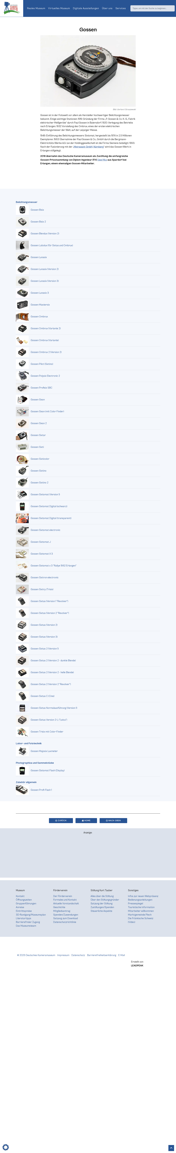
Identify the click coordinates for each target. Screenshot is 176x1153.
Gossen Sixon (38, 399)
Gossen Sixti (37, 447)
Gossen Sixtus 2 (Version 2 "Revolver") (51, 684)
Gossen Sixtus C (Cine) (42, 696)
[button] (5, 1147)
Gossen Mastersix (40, 304)
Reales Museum (36, 8)
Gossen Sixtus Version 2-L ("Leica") (49, 719)
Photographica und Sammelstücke (35, 762)
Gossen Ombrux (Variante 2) (46, 328)
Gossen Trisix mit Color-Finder (47, 731)
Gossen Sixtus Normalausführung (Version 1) (54, 708)
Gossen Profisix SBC (41, 387)
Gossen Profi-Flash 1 (41, 790)
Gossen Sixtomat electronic (45, 530)
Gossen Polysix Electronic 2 (45, 375)
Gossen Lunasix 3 (40, 292)
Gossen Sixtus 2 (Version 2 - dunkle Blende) (53, 660)
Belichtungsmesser (26, 202)
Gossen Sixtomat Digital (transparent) (51, 518)
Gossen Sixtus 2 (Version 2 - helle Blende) (52, 672)
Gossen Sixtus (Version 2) (44, 625)
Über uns (107, 8)
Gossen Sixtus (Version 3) (44, 636)
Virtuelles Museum (59, 8)
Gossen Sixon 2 (39, 423)
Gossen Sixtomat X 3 (42, 553)
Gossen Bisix (37, 209)
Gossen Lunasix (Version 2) (45, 269)
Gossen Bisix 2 (38, 221)
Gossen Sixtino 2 (39, 482)
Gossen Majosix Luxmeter (44, 751)
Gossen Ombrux (39, 316)
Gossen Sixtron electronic (44, 577)
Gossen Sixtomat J (41, 542)
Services (120, 8)
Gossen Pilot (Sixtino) (42, 364)
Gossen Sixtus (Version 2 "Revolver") (50, 613)
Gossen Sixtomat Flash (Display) (48, 770)
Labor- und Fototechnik (29, 743)
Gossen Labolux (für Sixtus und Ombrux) (52, 245)
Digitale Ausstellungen (86, 8)
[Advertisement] (88, 857)
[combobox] (152, 8)
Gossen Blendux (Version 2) (45, 233)
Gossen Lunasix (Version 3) (45, 281)
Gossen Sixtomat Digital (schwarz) (49, 506)
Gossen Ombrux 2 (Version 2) (46, 352)
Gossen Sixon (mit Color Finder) (47, 411)
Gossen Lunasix (39, 257)
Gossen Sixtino (38, 470)
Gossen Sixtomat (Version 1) (45, 494)
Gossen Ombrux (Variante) (45, 340)
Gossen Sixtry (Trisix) (42, 589)
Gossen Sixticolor (40, 459)
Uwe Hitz (102, 159)
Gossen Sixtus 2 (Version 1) (45, 648)
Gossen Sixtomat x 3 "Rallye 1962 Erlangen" (53, 565)
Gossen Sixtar (38, 435)
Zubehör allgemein (26, 782)
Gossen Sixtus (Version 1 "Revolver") (49, 601)
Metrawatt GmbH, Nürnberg (89, 146)
